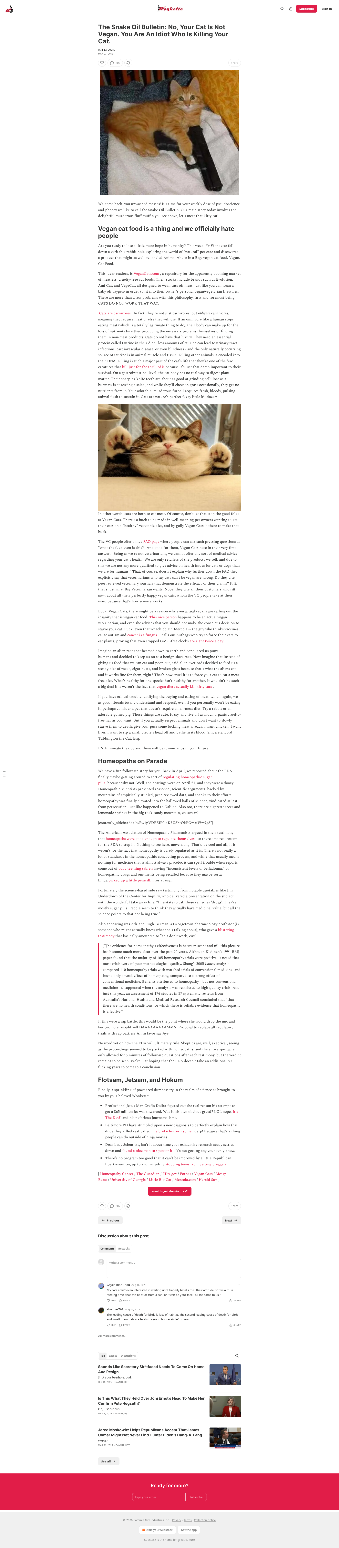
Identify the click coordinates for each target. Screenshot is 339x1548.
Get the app (189, 1530)
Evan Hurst (122, 1382)
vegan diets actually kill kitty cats (184, 687)
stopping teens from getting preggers (196, 1164)
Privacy (176, 1520)
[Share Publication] (291, 9)
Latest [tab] (113, 1355)
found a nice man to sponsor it (147, 1151)
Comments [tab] (107, 1248)
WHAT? (103, 1440)
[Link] (92, 232)
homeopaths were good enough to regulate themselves (150, 839)
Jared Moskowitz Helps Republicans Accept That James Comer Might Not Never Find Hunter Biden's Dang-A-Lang (150, 1432)
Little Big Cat (160, 1180)
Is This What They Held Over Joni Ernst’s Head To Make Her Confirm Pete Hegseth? (151, 1401)
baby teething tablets (135, 868)
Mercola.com (185, 1180)
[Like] (102, 63)
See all (106, 1461)
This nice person (163, 617)
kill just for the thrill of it (143, 367)
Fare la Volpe (106, 49)
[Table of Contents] (4, 774)
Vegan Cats (203, 1174)
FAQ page (151, 542)
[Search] (282, 9)
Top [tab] (102, 1355)
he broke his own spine (172, 1131)
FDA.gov (169, 1174)
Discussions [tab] (128, 1355)
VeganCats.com (146, 273)
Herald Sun (208, 1180)
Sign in (327, 9)
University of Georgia (128, 1180)
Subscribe (306, 9)
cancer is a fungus (142, 635)
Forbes (185, 1174)
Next (228, 1220)
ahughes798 (115, 1309)
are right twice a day (206, 641)
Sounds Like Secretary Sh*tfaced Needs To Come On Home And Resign (151, 1369)
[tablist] (115, 1248)
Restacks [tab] (124, 1248)
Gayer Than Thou (118, 1285)
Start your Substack (159, 1530)
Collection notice (205, 1520)
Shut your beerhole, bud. (115, 1377)
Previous (113, 1220)
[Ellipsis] (239, 1285)
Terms (188, 1520)
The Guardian (147, 1174)
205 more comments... (112, 1336)
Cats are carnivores (115, 313)
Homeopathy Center (116, 1174)
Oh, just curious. (109, 1409)
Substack (150, 1540)
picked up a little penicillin (131, 880)
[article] (169, 1377)
